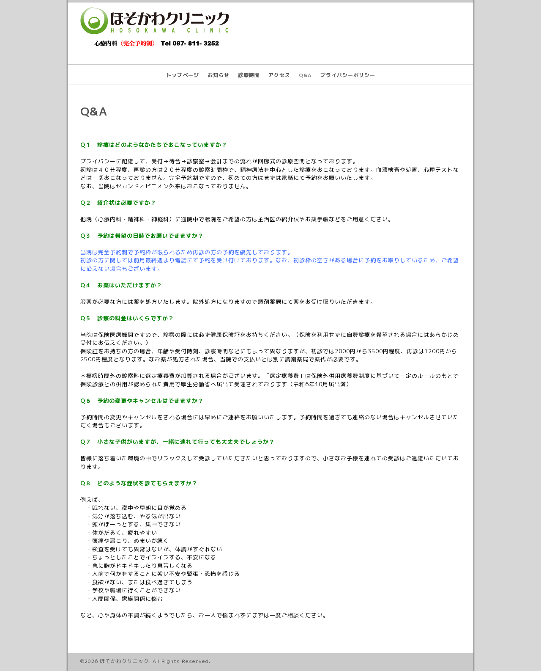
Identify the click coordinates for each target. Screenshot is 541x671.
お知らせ (219, 75)
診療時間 (249, 75)
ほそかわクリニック (124, 661)
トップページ (182, 75)
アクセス (279, 75)
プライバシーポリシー (347, 75)
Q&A (305, 75)
